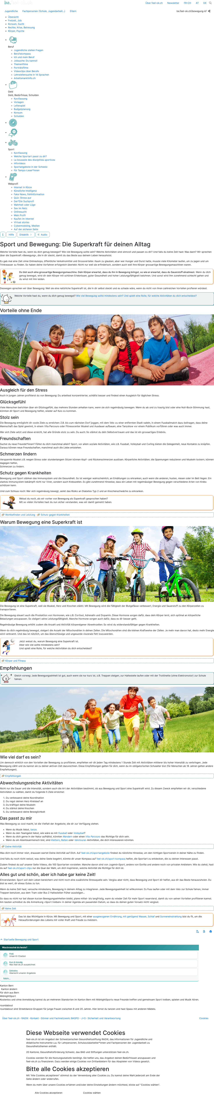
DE (205, 2)
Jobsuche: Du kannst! (25, 60)
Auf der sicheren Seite (26, 229)
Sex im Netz (20, 208)
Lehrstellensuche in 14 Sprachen (31, 74)
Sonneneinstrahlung (171, 916)
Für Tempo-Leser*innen (26, 170)
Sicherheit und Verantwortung (104, 1018)
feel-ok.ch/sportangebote (95, 852)
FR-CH (187, 2)
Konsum (18, 112)
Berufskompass (22, 53)
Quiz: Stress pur (22, 197)
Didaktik (24, 234)
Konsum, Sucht (16, 23)
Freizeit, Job (15, 20)
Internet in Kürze (23, 187)
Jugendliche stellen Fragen (28, 50)
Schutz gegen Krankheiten (55, 514)
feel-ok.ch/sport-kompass (111, 858)
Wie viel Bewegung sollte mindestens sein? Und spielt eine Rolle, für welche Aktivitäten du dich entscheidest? (136, 295)
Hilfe (11, 234)
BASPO (75, 1018)
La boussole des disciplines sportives (34, 159)
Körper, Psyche (16, 30)
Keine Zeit (10, 908)
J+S (83, 1018)
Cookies (203, 1018)
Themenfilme (21, 64)
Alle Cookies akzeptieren (48, 1092)
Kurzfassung (20, 98)
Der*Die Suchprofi (24, 201)
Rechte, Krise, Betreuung (21, 27)
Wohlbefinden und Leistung (20, 514)
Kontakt (34, 1018)
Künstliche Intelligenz (25, 190)
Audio (43, 234)
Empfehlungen (13, 775)
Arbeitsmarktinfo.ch (25, 78)
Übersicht (13, 16)
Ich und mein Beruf (24, 57)
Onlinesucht (20, 211)
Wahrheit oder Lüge (24, 204)
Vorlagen (19, 102)
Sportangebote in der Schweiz (30, 166)
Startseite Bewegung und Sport (20, 939)
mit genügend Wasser (134, 916)
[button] (197, 931)
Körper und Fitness (15, 660)
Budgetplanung (22, 109)
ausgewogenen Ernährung (107, 916)
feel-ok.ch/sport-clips (20, 868)
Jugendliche (11, 11)
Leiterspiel (19, 105)
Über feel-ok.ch (154, 2)
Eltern (73, 11)
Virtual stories (21, 222)
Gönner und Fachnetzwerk (55, 1018)
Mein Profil (20, 215)
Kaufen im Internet (24, 218)
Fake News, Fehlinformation (29, 194)
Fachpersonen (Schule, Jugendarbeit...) (43, 11)
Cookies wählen (92, 1092)
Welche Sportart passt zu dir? (30, 156)
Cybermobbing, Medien (27, 225)
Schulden (19, 116)
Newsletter (173, 2)
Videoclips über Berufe (26, 71)
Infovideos (19, 163)
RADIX (24, 1018)
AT (197, 2)
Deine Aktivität (13, 846)
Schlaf (151, 916)
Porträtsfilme (21, 67)
